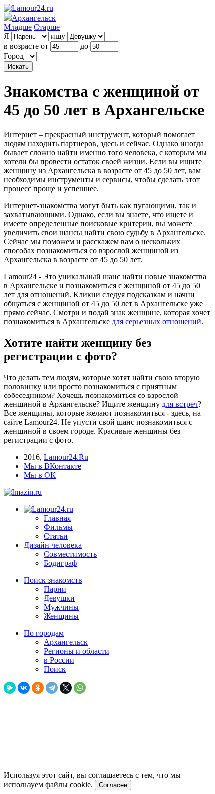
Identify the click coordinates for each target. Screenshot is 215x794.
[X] (66, 688)
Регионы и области (77, 651)
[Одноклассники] (38, 688)
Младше (18, 27)
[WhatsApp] (80, 688)
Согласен (113, 785)
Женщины (61, 616)
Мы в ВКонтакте (53, 466)
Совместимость (70, 554)
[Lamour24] (49, 509)
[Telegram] (52, 688)
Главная (57, 518)
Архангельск (66, 642)
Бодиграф (60, 563)
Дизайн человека (53, 545)
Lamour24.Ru (66, 457)
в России (59, 660)
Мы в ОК (40, 475)
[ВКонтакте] (24, 688)
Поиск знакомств (53, 580)
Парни (55, 589)
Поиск (55, 669)
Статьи (56, 536)
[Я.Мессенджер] (10, 688)
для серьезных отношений (157, 321)
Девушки (59, 598)
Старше (47, 27)
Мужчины (61, 607)
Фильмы (58, 527)
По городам (44, 633)
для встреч (180, 404)
